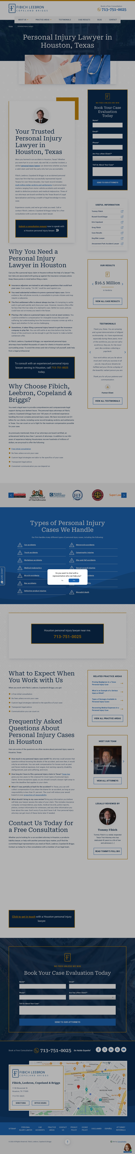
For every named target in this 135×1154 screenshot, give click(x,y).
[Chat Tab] (67, 577)
